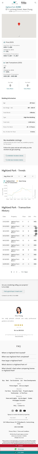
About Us (19, 389)
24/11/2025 (6, 245)
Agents (19, 383)
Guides (30, 398)
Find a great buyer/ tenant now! (13, 291)
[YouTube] (24, 410)
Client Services (19, 378)
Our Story (8, 391)
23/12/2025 (6, 221)
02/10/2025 (6, 259)
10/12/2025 (6, 235)
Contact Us (21, 405)
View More (10, 89)
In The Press (23, 393)
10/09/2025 (6, 264)
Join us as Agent (24, 385)
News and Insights (11, 398)
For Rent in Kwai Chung (15, 156)
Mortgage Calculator (19, 400)
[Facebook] (16, 410)
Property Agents (28, 391)
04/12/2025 (6, 240)
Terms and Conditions (23, 431)
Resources (19, 396)
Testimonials (14, 393)
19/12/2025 (6, 226)
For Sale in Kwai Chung (15, 160)
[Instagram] (12, 410)
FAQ (15, 405)
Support (19, 403)
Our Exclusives (14, 380)
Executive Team (17, 391)
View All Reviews (19, 336)
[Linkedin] (20, 410)
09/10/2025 (6, 254)
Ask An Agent (22, 398)
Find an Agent (13, 385)
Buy (3, 380)
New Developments (30, 380)
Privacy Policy (12, 431)
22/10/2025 (6, 250)
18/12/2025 (6, 231)
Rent (7, 380)
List (21, 380)
